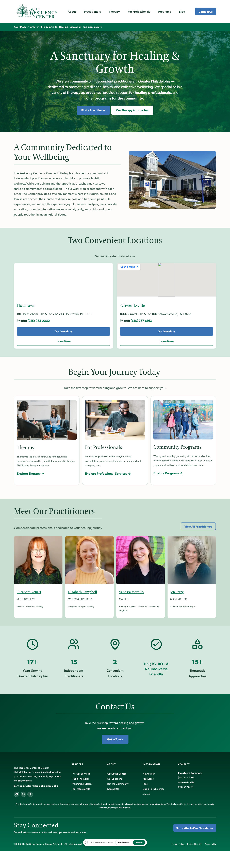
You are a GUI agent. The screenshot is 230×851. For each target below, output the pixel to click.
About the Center (116, 773)
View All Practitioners (198, 526)
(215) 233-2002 (39, 320)
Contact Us (206, 11)
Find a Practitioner (93, 110)
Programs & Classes (82, 783)
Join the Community (117, 783)
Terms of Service (194, 844)
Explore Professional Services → (108, 473)
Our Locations (114, 778)
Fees (145, 783)
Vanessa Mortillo (131, 592)
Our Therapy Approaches (132, 110)
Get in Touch (115, 739)
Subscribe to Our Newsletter (194, 828)
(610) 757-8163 (141, 320)
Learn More (64, 341)
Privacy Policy (178, 844)
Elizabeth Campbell (82, 592)
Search (146, 793)
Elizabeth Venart (29, 592)
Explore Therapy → (30, 473)
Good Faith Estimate (154, 788)
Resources (148, 778)
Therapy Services (81, 773)
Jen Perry (177, 592)
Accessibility (210, 844)
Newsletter (149, 773)
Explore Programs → (168, 473)
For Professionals (81, 788)
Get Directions (63, 331)
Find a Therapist (80, 778)
